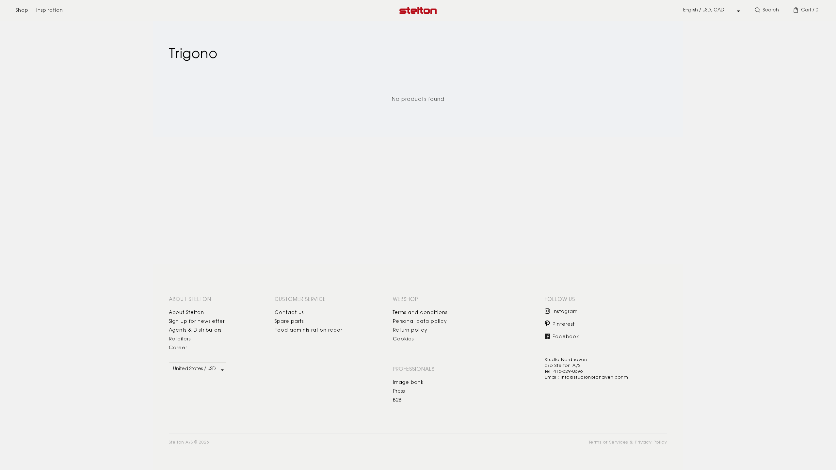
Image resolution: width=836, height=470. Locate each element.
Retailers (180, 339)
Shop (22, 10)
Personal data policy (420, 322)
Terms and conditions (420, 313)
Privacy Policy (651, 442)
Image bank (408, 383)
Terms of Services (608, 442)
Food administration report (309, 330)
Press (399, 391)
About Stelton (186, 313)
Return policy (410, 330)
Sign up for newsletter (197, 322)
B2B (397, 400)
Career (178, 348)
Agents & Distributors (195, 330)
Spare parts (289, 322)
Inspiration (49, 10)
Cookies (403, 339)
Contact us (289, 313)
